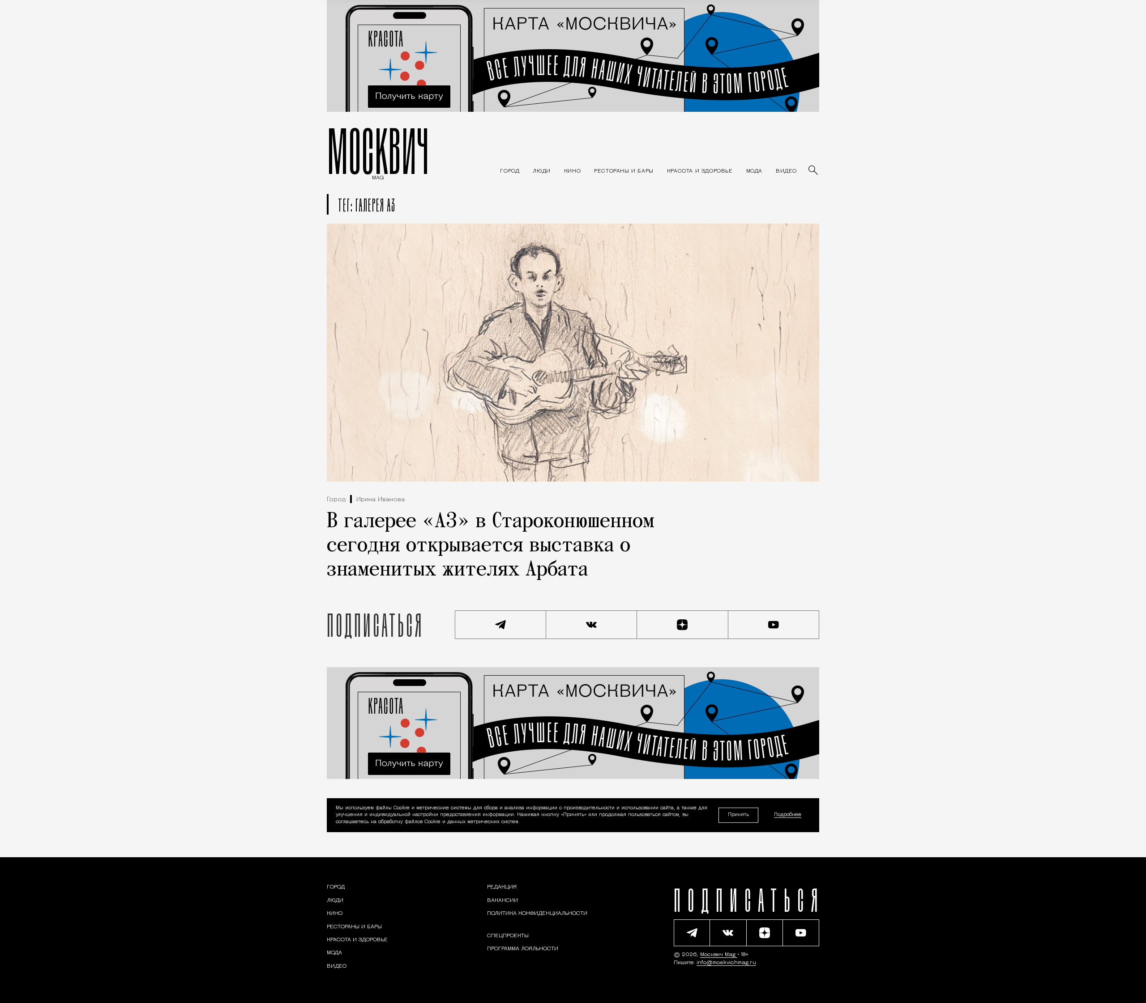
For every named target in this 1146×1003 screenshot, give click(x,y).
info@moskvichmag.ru (726, 962)
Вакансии (502, 900)
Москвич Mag (718, 954)
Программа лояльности (522, 949)
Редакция (502, 887)
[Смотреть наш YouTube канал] (774, 624)
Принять (738, 815)
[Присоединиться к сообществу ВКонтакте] (591, 624)
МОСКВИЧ (378, 151)
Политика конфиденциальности (537, 913)
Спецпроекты (508, 936)
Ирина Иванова (380, 499)
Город (336, 499)
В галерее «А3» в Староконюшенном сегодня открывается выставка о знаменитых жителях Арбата (490, 546)
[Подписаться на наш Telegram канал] (500, 624)
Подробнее (787, 815)
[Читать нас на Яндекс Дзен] (682, 624)
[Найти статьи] (813, 170)
